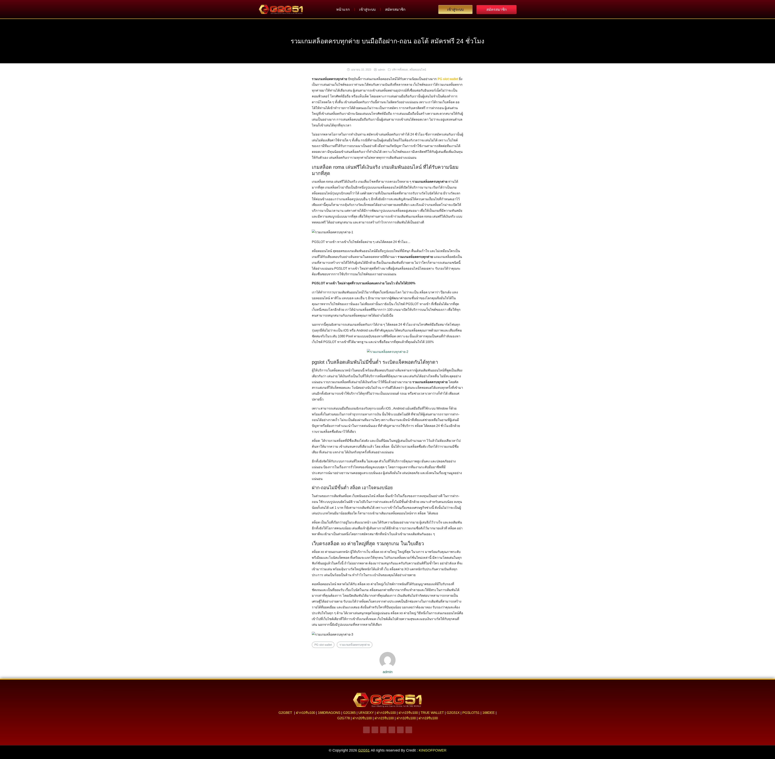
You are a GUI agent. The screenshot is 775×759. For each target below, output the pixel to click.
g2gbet (285, 713)
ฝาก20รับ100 (362, 718)
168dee (488, 713)
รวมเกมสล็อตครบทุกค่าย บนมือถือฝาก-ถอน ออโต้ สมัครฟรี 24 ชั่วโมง (387, 41)
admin (381, 69)
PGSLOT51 (471, 713)
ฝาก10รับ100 (305, 713)
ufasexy (366, 713)
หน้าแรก (343, 9)
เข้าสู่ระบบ (367, 9)
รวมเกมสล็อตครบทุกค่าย (354, 644)
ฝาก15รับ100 (408, 713)
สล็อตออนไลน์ (417, 69)
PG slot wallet (323, 644)
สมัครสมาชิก (395, 9)
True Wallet (432, 713)
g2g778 (343, 718)
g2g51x (453, 713)
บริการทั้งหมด (400, 69)
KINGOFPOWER (432, 750)
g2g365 (349, 713)
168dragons (329, 713)
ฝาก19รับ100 (386, 713)
